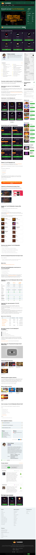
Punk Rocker (3, 323)
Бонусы (10, 5)
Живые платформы (16, 514)
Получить (6, 145)
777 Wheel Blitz (31, 105)
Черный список (3, 512)
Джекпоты (2, 514)
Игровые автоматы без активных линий (28, 95)
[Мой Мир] (19, 439)
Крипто (14, 513)
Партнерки (27, 513)
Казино (3, 5)
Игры (6, 5)
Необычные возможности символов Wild (29, 90)
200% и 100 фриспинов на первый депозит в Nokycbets (32, 153)
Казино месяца (15, 518)
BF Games (2, 393)
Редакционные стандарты (4, 536)
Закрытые (2, 513)
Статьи (13, 5)
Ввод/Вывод (15, 512)
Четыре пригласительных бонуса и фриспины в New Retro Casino (32, 147)
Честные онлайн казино (4, 518)
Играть (6, 49)
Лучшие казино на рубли (4, 519)
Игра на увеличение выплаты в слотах (28, 96)
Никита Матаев (4, 59)
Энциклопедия (3, 524)
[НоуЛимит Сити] (33, 55)
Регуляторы (15, 520)
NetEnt (9, 393)
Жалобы (15, 525)
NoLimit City (2, 367)
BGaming (31, 117)
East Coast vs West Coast (4, 320)
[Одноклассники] (20, 439)
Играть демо (32, 103)
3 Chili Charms (31, 101)
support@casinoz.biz (28, 0)
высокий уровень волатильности (12, 275)
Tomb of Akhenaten (4, 322)
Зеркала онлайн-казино (4, 520)
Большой (14, 141)
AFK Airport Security (4, 319)
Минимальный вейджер (5, 141)
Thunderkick (31, 132)
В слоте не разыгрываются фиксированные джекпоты (7, 264)
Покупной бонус (4, 172)
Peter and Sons (31, 113)
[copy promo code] (7, 38)
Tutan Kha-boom (32, 135)
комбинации (7, 213)
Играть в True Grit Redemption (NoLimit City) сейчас (11, 183)
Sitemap (2, 537)
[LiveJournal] (18, 439)
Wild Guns (14, 282)
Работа (27, 512)
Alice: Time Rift (31, 139)
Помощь (2, 533)
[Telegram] (21, 439)
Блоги (14, 524)
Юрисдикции (15, 519)
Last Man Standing (20, 283)
